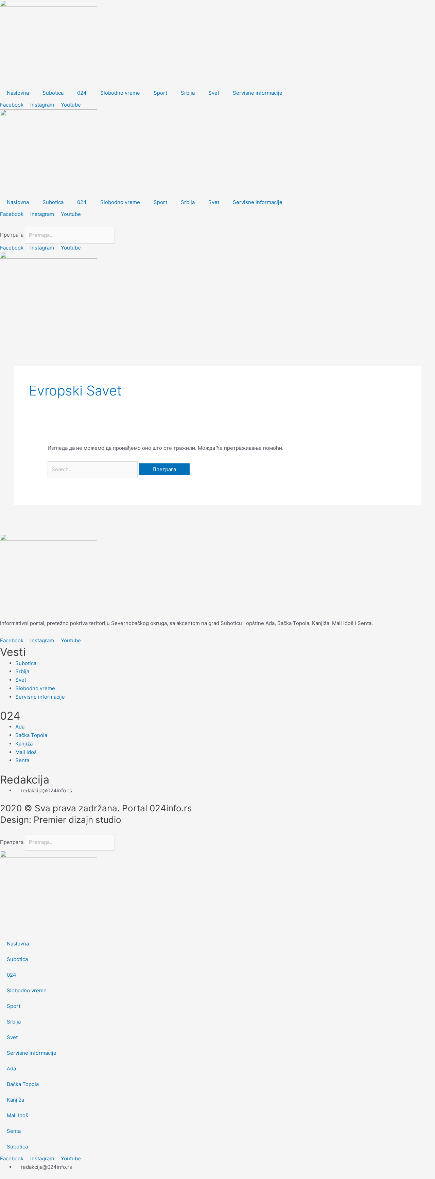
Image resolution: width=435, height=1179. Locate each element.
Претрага (11, 235)
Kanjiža (15, 1100)
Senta (14, 1131)
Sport (160, 93)
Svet (213, 93)
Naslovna (18, 93)
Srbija (188, 93)
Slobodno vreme (120, 93)
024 (82, 93)
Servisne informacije (257, 93)
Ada (11, 1068)
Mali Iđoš (17, 1115)
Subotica (53, 93)
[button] (217, 223)
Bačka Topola (23, 1084)
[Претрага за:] (93, 469)
